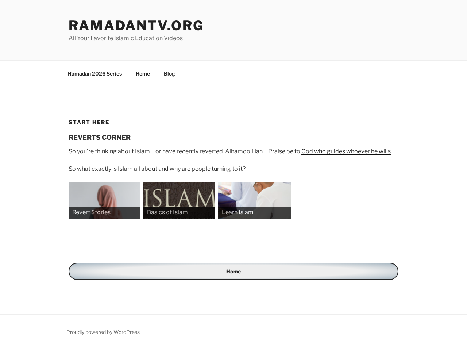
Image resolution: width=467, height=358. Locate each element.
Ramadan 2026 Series (95, 73)
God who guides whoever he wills (346, 151)
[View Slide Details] (105, 200)
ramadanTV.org (136, 26)
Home (143, 73)
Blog (169, 73)
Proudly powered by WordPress (103, 332)
